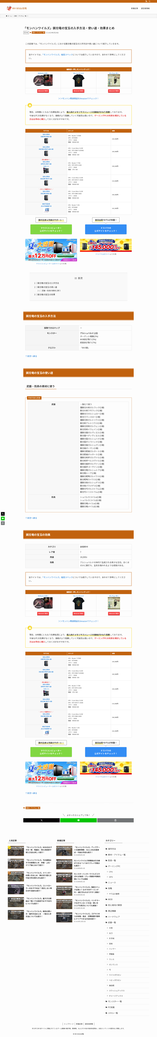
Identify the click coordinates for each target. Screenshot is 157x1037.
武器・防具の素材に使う (51, 290)
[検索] (149, 1)
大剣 (110, 928)
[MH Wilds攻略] (16, 8)
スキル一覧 (113, 1012)
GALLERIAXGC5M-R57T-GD (46, 178)
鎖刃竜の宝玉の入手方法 (48, 282)
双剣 (110, 943)
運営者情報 (89, 1024)
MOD (110, 899)
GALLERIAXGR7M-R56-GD (46, 135)
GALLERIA (46, 191)
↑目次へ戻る (31, 356)
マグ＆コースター (43, 73)
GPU (111, 877)
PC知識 (111, 1007)
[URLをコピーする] (115, 820)
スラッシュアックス (116, 990)
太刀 (110, 933)
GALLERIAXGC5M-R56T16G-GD (46, 148)
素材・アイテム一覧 (39, 32)
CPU (111, 871)
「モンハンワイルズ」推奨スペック (57, 54)
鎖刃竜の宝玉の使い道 (47, 287)
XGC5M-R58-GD (46, 193)
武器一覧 (112, 922)
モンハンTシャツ (78, 73)
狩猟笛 (111, 954)
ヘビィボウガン (115, 980)
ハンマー (112, 948)
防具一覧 (112, 860)
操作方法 (112, 848)
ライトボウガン (115, 975)
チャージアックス (116, 995)
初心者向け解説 (115, 905)
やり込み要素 (114, 893)
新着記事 (79, 1024)
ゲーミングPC (114, 866)
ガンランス (113, 964)
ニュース (112, 882)
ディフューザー (114, 73)
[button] (41, 820)
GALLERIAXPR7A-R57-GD (46, 163)
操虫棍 (111, 985)
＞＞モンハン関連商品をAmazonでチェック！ (78, 98)
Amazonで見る (43, 91)
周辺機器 (112, 910)
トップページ (69, 1024)
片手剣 (111, 938)
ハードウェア (114, 916)
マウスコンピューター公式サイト (48, 263)
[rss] (146, 1)
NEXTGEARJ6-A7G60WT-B (46, 205)
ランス (111, 959)
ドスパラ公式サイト (103, 254)
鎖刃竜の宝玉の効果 (46, 294)
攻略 (110, 888)
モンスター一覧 (115, 1001)
